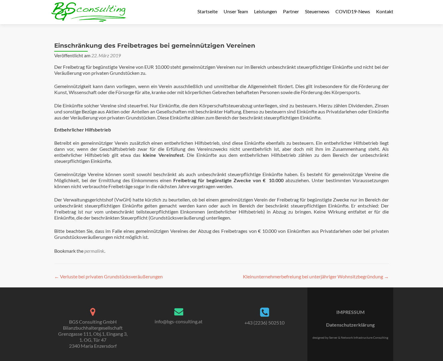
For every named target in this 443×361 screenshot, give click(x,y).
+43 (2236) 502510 (264, 322)
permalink (94, 251)
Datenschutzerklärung (350, 325)
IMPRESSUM (350, 312)
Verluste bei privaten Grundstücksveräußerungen (108, 276)
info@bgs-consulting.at (179, 321)
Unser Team (236, 11)
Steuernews (317, 11)
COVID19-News (352, 11)
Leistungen (265, 11)
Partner (291, 11)
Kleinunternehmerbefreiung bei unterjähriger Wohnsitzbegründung (316, 276)
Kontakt (384, 11)
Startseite (207, 11)
